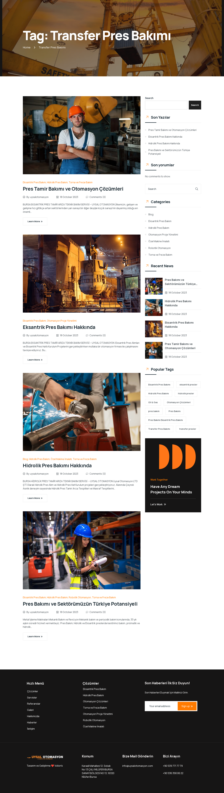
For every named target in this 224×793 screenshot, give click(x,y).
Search (149, 98)
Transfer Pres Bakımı (159, 428)
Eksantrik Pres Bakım (34, 182)
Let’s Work (156, 504)
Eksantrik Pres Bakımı (159, 384)
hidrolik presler (186, 393)
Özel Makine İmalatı (61, 459)
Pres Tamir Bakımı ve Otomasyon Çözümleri (73, 188)
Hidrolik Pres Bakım (57, 182)
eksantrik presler (188, 384)
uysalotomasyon (39, 197)
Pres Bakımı (175, 411)
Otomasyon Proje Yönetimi (61, 320)
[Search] (196, 189)
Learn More (34, 221)
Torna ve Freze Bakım (80, 182)
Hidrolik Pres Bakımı (158, 393)
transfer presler (187, 428)
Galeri (30, 710)
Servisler (32, 697)
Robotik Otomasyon (80, 597)
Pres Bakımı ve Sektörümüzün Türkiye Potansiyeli (80, 603)
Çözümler (32, 691)
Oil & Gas (153, 402)
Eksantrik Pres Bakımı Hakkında (59, 327)
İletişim (31, 728)
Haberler (32, 722)
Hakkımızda (33, 716)
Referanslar (33, 703)
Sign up (185, 706)
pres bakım (153, 411)
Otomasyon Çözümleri (179, 402)
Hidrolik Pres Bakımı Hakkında (57, 465)
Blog (25, 459)
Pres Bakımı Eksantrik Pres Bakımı (165, 420)
